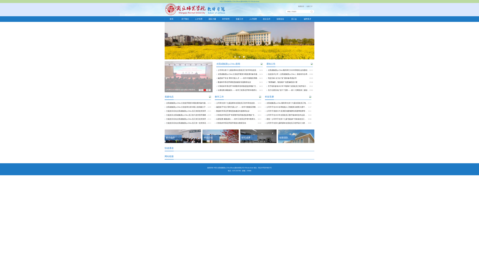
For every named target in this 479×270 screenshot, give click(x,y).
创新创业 (280, 19)
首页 (171, 19)
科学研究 (226, 19)
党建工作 (239, 19)
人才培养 (198, 19)
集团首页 (301, 6)
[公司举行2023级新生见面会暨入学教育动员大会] (189, 63)
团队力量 (212, 19)
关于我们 (185, 19)
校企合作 (266, 19)
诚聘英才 (307, 19)
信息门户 (309, 6)
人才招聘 (253, 19)
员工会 (294, 19)
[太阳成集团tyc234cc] (195, 4)
